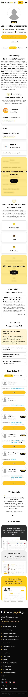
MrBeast (6, 621)
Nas (2, 621)
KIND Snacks (14, 442)
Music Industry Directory (9, 646)
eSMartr (14, 68)
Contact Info (5, 47)
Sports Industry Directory (9, 672)
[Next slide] (26, 504)
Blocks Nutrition (15, 424)
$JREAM (13, 422)
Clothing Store (11, 213)
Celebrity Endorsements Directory (11, 636)
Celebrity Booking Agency (9, 626)
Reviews (5, 649)
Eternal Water (21, 440)
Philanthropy (20, 47)
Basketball (14, 22)
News (4, 676)
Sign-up (14, 180)
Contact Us (5, 659)
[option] (14, 504)
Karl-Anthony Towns (15, 80)
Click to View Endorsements (14, 37)
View (14, 392)
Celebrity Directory (7, 630)
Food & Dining (13, 112)
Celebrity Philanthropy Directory (10, 639)
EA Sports (13, 459)
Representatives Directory (9, 633)
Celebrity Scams (7, 666)
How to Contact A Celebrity (10, 662)
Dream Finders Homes (16, 477)
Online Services (16, 147)
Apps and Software (20, 211)
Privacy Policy (6, 656)
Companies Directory (8, 669)
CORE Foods (7, 68)
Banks (3, 213)
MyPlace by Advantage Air (17, 388)
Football (23, 416)
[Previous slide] (2, 504)
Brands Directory (7, 643)
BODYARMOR (14, 440)
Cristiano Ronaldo (12, 621)
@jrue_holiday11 (22, 29)
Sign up (21, 2)
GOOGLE (21, 103)
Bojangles (20, 476)
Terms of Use (6, 653)
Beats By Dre (19, 422)
